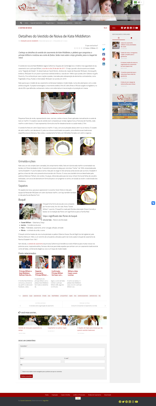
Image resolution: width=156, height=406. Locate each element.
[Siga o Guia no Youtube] (136, 28)
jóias (49, 295)
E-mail (66, 358)
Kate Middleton (55, 295)
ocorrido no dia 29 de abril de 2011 (53, 68)
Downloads (107, 395)
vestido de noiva (93, 295)
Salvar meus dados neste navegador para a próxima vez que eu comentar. (42, 371)
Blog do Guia (50, 23)
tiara (75, 295)
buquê (30, 295)
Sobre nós (78, 23)
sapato (70, 295)
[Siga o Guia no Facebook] (122, 28)
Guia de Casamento (36, 23)
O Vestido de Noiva (25, 28)
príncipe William (64, 295)
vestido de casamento (35, 244)
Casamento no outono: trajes (57, 328)
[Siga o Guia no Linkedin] (131, 28)
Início (26, 23)
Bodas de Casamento (94, 395)
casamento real (37, 295)
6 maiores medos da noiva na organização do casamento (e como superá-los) (129, 64)
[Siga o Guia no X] (125, 28)
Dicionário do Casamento (64, 23)
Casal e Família (65, 395)
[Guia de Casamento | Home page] (28, 8)
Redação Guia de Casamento (29, 41)
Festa (46, 395)
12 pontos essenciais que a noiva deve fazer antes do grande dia (128, 74)
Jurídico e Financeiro (79, 395)
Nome (22, 358)
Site (21, 364)
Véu (99, 295)
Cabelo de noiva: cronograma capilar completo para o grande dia (129, 54)
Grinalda (44, 295)
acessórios (25, 295)
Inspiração (55, 395)
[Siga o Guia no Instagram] (134, 28)
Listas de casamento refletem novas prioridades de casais (128, 44)
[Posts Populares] (131, 38)
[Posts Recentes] (118, 38)
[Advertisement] (125, 151)
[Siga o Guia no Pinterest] (128, 28)
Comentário (23, 346)
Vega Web (45, 400)
